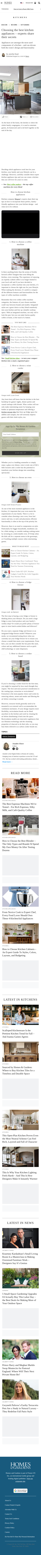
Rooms (14, 25)
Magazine (29, 3)
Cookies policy (9, 1527)
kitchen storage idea (8, 412)
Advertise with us (11, 1509)
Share (6, 117)
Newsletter (36, 117)
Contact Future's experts (12, 1505)
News (27, 56)
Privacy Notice (18, 442)
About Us (8, 1500)
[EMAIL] (17, 748)
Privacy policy (9, 1523)
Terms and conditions (12, 1518)
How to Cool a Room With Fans (23, 9)
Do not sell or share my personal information (20, 1537)
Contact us (8, 1514)
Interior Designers (8, 736)
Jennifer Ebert (14, 54)
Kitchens (25, 25)
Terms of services (24, 440)
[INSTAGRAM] (14, 748)
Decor (4, 25)
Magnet (17, 199)
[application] (20, 223)
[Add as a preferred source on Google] (20, 1491)
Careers (7, 1532)
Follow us (25, 117)
